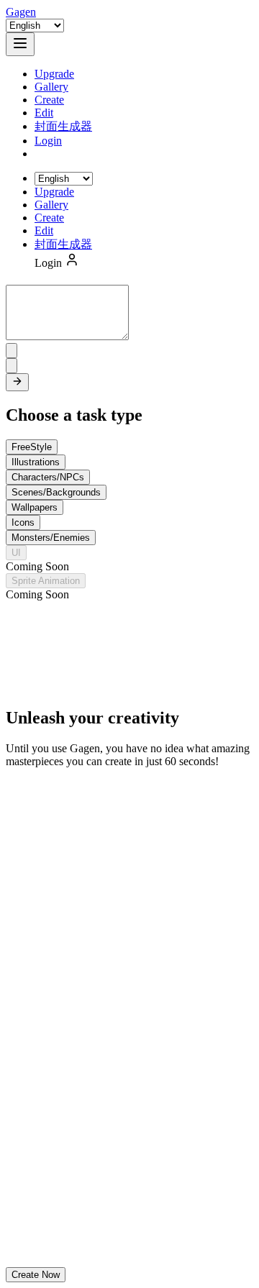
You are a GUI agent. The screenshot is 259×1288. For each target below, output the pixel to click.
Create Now (36, 1274)
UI (16, 552)
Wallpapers (35, 507)
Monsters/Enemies (51, 537)
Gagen (21, 12)
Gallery (51, 87)
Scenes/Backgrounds (56, 492)
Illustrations (36, 462)
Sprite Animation (46, 580)
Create (49, 99)
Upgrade (54, 74)
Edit (44, 112)
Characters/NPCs (48, 477)
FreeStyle (32, 447)
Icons (23, 522)
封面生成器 (63, 126)
